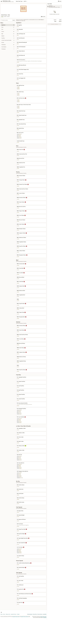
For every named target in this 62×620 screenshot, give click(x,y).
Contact (18, 614)
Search (14, 20)
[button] (31, 26)
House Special (8, 46)
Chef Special (8, 44)
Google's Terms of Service (24, 616)
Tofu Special (8, 49)
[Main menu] (1, 1)
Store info (43, 16)
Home (1, 614)
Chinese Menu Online (43, 616)
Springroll (45, 617)
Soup (8, 27)
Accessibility (44, 614)
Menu (4, 614)
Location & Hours (13, 614)
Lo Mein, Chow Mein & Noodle (8, 40)
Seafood (8, 35)
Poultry (8, 31)
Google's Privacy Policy (16, 616)
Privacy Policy (35, 614)
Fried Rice (8, 38)
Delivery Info (8, 614)
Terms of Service (39, 614)
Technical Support (29, 614)
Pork (8, 29)
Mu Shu (8, 42)
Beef (8, 33)
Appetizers (8, 25)
